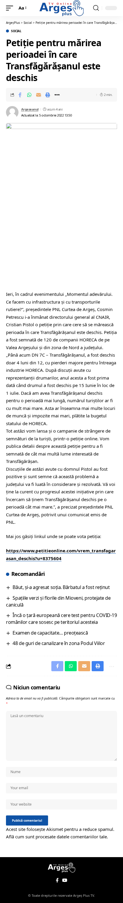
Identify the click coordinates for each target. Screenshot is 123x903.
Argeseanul (30, 109)
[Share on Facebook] (20, 95)
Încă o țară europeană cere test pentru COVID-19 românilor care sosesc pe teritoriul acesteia (61, 618)
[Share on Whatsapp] (29, 95)
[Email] (38, 95)
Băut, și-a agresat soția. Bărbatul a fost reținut (61, 587)
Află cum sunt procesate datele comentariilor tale (56, 837)
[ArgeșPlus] (61, 8)
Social (16, 30)
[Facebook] (57, 880)
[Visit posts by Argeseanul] (12, 112)
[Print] (48, 95)
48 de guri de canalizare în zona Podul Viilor (59, 643)
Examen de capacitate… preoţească (50, 633)
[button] (11, 8)
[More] (57, 95)
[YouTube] (65, 880)
